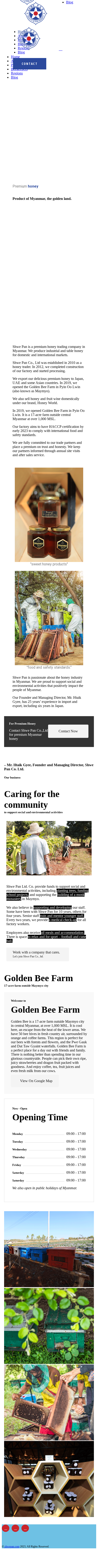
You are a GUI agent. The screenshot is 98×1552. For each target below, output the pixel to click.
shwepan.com (11, 1546)
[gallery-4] (49, 1515)
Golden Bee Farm (45, 1009)
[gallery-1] (49, 1362)
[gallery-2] (49, 1286)
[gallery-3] (49, 1439)
